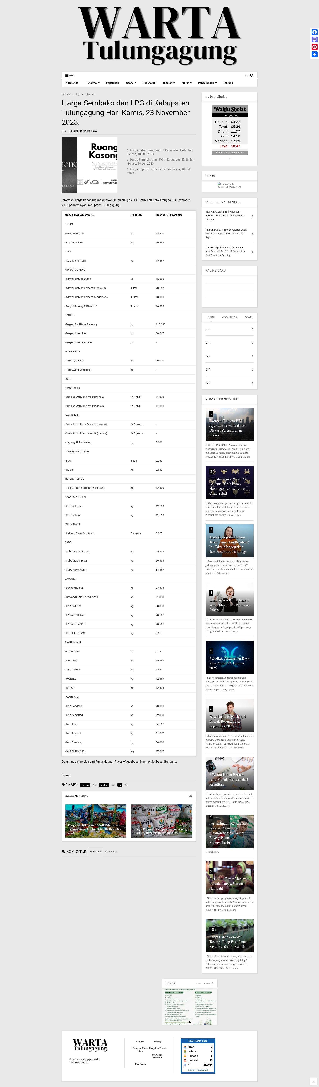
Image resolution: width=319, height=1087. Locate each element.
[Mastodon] (314, 39)
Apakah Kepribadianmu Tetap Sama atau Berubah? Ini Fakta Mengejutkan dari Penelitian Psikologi (229, 544)
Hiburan (167, 82)
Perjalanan (112, 82)
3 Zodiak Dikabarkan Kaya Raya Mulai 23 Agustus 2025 (229, 663)
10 (212, 929)
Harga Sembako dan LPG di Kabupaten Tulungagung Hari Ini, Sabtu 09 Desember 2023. (94, 829)
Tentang (228, 82)
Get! (230, 158)
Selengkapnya (244, 456)
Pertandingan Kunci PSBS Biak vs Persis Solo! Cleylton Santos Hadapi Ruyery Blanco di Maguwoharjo (229, 833)
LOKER (164, 983)
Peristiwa (91, 82)
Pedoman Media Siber (140, 1050)
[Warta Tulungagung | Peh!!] (159, 67)
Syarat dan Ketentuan (157, 1056)
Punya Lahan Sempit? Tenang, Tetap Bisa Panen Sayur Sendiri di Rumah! (228, 941)
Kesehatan (149, 82)
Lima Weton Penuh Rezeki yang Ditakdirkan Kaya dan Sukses (229, 605)
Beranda (73, 82)
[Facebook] (314, 32)
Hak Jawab (140, 1064)
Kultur (185, 82)
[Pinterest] (314, 47)
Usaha (130, 82)
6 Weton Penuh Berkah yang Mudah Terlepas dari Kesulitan (228, 779)
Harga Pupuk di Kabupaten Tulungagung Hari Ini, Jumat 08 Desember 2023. (160, 831)
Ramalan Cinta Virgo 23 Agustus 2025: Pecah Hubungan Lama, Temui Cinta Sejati (227, 486)
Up (77, 94)
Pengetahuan (206, 82)
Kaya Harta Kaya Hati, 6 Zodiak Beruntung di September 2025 (227, 721)
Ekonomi (90, 94)
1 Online (191, 1070)
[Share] (314, 54)
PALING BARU (216, 270)
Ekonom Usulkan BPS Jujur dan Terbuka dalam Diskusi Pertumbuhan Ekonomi (227, 428)
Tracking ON (202, 1070)
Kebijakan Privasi (157, 1048)
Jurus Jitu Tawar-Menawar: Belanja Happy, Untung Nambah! (229, 883)
